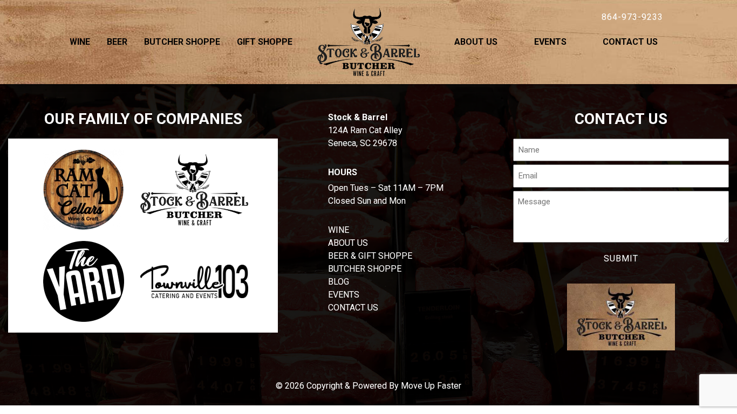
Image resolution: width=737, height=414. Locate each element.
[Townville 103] (194, 281)
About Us (475, 42)
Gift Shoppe (264, 42)
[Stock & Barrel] (194, 190)
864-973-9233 (632, 17)
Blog (338, 282)
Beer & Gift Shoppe (370, 256)
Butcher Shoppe (182, 42)
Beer (117, 42)
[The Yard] (83, 281)
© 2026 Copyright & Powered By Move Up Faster (368, 386)
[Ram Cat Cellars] (83, 189)
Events (550, 42)
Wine (80, 42)
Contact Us (630, 42)
